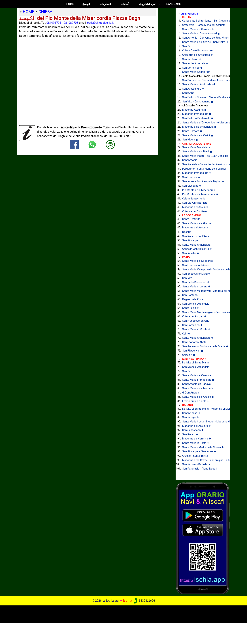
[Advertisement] (121, 613)
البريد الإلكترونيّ (147, 4)
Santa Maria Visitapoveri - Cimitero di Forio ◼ (203, 290)
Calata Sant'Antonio (194, 198)
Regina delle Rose (192, 299)
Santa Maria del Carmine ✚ (198, 29)
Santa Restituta (191, 219)
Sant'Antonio (189, 160)
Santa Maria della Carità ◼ (197, 135)
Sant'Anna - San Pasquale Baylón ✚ (203, 181)
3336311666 (146, 600)
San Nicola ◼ (190, 139)
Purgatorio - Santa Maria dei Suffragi (203, 168)
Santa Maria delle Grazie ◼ (198, 396)
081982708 (71, 22)
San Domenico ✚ (192, 67)
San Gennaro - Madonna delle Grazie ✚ (203, 346)
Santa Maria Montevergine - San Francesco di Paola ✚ (203, 312)
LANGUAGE (173, 4)
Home (70, 4)
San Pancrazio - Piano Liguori (199, 468)
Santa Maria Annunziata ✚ (197, 337)
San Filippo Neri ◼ (192, 350)
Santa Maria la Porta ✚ (195, 443)
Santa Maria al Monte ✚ (196, 329)
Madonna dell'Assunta (195, 207)
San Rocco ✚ (190, 434)
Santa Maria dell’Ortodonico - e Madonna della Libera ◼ (203, 122)
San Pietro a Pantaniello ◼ (197, 118)
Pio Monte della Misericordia (199, 190)
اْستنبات (125, 4)
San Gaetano (190, 295)
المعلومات (105, 4)
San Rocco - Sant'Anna (196, 236)
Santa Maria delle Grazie (196, 223)
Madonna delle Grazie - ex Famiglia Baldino (203, 460)
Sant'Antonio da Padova (196, 384)
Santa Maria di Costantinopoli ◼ (201, 33)
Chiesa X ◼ (188, 355)
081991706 (53, 22)
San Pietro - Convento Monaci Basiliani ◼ (203, 97)
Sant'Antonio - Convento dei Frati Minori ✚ (203, 37)
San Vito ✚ (188, 278)
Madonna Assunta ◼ (194, 109)
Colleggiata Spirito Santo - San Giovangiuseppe (203, 20)
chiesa (45, 11)
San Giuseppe (190, 240)
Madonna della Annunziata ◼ (199, 126)
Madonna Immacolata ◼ (196, 113)
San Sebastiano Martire (196, 273)
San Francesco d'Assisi (195, 265)
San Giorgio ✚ (190, 417)
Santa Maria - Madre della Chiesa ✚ (203, 447)
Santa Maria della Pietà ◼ (197, 151)
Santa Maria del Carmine (196, 375)
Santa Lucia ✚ (190, 308)
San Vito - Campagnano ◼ (197, 101)
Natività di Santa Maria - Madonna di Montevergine (203, 408)
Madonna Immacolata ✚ (196, 172)
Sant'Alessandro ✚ (193, 88)
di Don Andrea (190, 392)
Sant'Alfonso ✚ (191, 413)
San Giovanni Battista (194, 202)
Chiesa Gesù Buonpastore (197, 50)
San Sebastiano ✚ (193, 430)
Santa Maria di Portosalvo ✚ (199, 84)
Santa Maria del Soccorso (197, 260)
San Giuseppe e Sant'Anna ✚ (199, 451)
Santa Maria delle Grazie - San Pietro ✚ (203, 42)
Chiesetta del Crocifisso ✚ (197, 54)
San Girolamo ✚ (191, 59)
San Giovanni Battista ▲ (196, 464)
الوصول (86, 4)
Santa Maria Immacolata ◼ (198, 379)
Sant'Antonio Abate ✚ (195, 63)
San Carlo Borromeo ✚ (195, 282)
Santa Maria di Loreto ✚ (196, 286)
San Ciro (187, 46)
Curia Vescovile (190, 13)
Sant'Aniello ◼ (190, 253)
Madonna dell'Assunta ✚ (196, 426)
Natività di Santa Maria (195, 362)
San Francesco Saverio (195, 320)
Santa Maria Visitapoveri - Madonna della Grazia (203, 269)
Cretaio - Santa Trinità (195, 455)
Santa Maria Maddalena (196, 147)
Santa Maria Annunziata (196, 244)
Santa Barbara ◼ (192, 131)
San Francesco (191, 177)
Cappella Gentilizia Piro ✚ (197, 249)
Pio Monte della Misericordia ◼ (200, 194)
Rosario (186, 231)
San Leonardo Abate (194, 342)
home (28, 11)
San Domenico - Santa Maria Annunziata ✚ (203, 80)
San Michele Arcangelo (195, 303)
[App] (203, 538)
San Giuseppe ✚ (191, 185)
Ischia (127, 600)
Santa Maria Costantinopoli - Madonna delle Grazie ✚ (203, 421)
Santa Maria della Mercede (198, 388)
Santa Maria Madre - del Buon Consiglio (203, 155)
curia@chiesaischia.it (100, 22)
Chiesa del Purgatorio (194, 316)
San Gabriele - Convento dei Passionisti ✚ (203, 164)
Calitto (186, 333)
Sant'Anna (188, 92)
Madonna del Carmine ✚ (196, 438)
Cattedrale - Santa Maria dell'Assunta (203, 25)
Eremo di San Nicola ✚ (195, 401)
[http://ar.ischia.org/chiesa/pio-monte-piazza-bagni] (110, 144)
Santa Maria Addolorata (196, 71)
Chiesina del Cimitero (194, 211)
